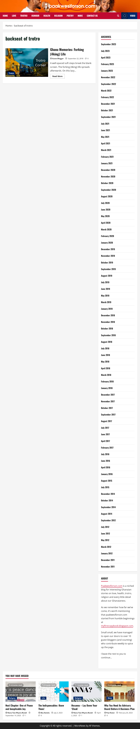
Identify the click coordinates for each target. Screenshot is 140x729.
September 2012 (108, 520)
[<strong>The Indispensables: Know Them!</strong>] (53, 691)
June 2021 (105, 130)
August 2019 (106, 275)
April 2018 (105, 368)
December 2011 (108, 560)
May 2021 (105, 136)
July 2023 (105, 51)
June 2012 (105, 533)
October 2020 (107, 183)
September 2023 (108, 44)
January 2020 (107, 242)
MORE (80, 15)
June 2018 (105, 355)
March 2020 (106, 229)
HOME (5, 15)
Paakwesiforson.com (111, 585)
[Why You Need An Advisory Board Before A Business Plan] (119, 691)
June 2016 (105, 460)
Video (132, 15)
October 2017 (107, 408)
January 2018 (107, 388)
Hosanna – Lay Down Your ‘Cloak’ (84, 707)
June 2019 (105, 288)
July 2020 (105, 203)
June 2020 (105, 209)
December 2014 (108, 493)
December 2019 (108, 249)
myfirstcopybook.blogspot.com (117, 625)
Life (43, 698)
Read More (58, 77)
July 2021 (105, 123)
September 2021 (108, 117)
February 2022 (107, 97)
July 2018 (105, 348)
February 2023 (107, 64)
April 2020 (105, 222)
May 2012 (105, 540)
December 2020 (108, 170)
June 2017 (105, 434)
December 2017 (108, 394)
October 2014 (107, 500)
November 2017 (108, 401)
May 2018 (105, 361)
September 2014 (108, 507)
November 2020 (108, 176)
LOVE (14, 15)
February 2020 (107, 236)
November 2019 (108, 255)
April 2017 (105, 441)
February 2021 (107, 156)
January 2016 (107, 474)
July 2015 (105, 487)
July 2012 (105, 527)
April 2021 (105, 143)
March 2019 (106, 302)
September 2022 (108, 84)
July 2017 (105, 427)
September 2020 (108, 189)
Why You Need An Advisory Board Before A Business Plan (119, 707)
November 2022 (108, 77)
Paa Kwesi (110, 713)
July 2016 (105, 454)
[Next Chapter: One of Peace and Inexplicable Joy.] (20, 691)
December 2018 (108, 315)
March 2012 (106, 546)
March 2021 (106, 150)
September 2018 (108, 335)
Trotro (11, 73)
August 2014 (106, 513)
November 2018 (108, 322)
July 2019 (105, 282)
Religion (12, 698)
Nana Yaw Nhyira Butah (17, 713)
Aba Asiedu (45, 713)
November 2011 (108, 566)
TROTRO (23, 15)
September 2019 (108, 269)
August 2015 (106, 480)
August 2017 (106, 421)
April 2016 (105, 467)
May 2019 (105, 295)
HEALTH (46, 15)
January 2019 (107, 308)
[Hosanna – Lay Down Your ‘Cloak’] (86, 691)
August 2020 (107, 196)
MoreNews (79, 725)
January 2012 (107, 553)
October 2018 (107, 328)
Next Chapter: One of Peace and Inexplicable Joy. (19, 707)
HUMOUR (35, 15)
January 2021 (107, 163)
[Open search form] (118, 15)
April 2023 (105, 57)
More (110, 698)
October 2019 (107, 262)
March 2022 (106, 90)
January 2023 (107, 70)
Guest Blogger (58, 58)
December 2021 (108, 103)
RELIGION (58, 15)
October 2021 (107, 110)
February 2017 (107, 447)
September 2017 (108, 414)
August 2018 (106, 341)
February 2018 (107, 381)
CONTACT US (92, 15)
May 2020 (105, 216)
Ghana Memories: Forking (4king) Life (26, 62)
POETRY (70, 15)
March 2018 (106, 375)
